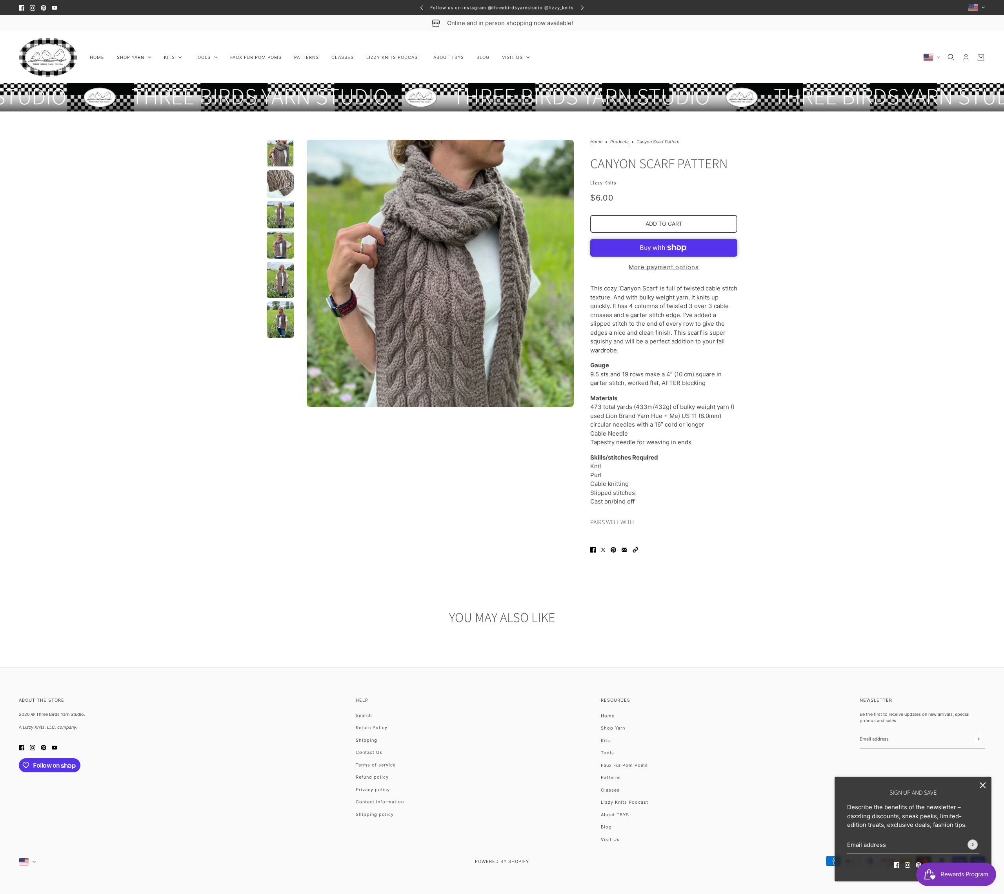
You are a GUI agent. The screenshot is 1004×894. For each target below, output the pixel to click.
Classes (610, 790)
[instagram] (32, 7)
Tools (607, 752)
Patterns (611, 777)
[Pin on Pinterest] (613, 549)
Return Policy (371, 727)
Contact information (380, 802)
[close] (983, 785)
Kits (605, 740)
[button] (635, 549)
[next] (582, 8)
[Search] (951, 57)
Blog (606, 827)
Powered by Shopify (502, 861)
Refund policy (372, 777)
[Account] (966, 57)
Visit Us (610, 839)
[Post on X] (603, 549)
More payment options (664, 267)
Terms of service (376, 765)
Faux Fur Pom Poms (624, 765)
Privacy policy (373, 789)
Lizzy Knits (603, 183)
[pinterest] (43, 7)
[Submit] (973, 844)
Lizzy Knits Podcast (624, 802)
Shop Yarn (613, 728)
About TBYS (615, 814)
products (619, 142)
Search (364, 715)
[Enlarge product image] (440, 273)
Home (596, 142)
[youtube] (54, 7)
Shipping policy (375, 814)
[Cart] (981, 57)
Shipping (366, 740)
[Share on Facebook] (593, 549)
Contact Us (369, 752)
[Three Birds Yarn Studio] (48, 57)
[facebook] (21, 7)
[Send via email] (624, 549)
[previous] (421, 8)
